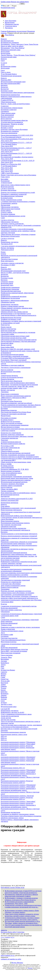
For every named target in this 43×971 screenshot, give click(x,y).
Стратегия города (11, 26)
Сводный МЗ (5, 709)
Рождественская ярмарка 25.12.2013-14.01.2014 (17, 135)
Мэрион (3, 674)
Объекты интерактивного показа (12, 631)
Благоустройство (6, 487)
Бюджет (3, 373)
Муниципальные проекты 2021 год (13, 768)
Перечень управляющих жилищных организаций (18, 455)
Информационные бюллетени (11, 317)
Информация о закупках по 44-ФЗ (12, 712)
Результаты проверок (8, 214)
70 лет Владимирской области (11, 137)
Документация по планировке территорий (15, 580)
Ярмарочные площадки (9, 410)
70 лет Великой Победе (9, 74)
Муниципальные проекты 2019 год (13, 799)
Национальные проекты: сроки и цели (14, 734)
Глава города (5, 177)
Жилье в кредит (6, 345)
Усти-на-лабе (5, 681)
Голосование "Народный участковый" (14, 360)
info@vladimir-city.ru (7, 955)
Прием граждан (6, 327)
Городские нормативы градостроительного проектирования (21, 573)
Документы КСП (6, 244)
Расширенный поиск (8, 7)
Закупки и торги (6, 704)
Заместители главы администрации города (15, 185)
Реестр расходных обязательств (11, 381)
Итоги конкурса (6, 118)
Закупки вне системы (8, 719)
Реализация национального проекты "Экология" (17, 796)
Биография (4, 179)
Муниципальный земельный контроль (14, 552)
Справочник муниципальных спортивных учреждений (20, 620)
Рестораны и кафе (7, 634)
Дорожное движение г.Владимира (12, 484)
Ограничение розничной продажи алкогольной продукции (21, 429)
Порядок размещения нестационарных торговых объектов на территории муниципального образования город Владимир (21, 406)
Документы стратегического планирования (15, 367)
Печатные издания (7, 126)
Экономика (4, 392)
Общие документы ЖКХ (9, 489)
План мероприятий (7, 115)
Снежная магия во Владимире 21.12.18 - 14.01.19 (17, 160)
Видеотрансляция (7, 283)
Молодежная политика (8, 642)
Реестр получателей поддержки (11, 423)
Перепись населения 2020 (9, 500)
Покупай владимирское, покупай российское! (16, 403)
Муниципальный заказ (8, 706)
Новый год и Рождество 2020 (11, 164)
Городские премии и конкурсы (11, 610)
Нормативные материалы (9, 502)
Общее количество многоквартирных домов (16, 462)
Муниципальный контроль (10, 494)
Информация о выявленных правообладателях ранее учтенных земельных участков (19, 562)
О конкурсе (5, 106)
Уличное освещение (7, 491)
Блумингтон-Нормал (8, 670)
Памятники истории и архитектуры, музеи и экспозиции (20, 627)
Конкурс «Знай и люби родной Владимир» (15, 104)
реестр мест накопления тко (10, 447)
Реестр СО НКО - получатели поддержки (15, 272)
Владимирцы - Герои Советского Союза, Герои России (19, 44)
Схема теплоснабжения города (11, 473)
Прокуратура (5, 325)
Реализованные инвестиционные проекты (15, 523)
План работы (5, 506)
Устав (3, 64)
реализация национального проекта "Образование (18, 742)
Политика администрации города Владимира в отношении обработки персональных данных (21, 817)
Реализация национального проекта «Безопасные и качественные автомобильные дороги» (18, 806)
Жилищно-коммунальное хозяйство (13, 443)
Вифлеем (4, 697)
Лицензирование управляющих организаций (16, 476)
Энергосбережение (7, 467)
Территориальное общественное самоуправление (17, 92)
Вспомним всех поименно (10, 42)
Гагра (3, 701)
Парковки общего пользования (11, 485)
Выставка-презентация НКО (10, 83)
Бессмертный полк (7, 41)
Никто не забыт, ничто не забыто (12, 46)
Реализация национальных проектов (13, 732)
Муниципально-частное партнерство (13, 528)
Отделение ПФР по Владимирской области (15, 358)
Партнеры (4, 730)
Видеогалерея (5, 53)
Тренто (3, 664)
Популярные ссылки (8, 887)
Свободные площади (8, 430)
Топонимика (5, 589)
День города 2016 (7, 146)
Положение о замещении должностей (13, 194)
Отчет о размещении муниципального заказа (16, 714)
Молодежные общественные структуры (14, 649)
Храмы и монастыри (8, 629)
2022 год (4, 755)
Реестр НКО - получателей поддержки (14, 651)
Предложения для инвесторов (11, 525)
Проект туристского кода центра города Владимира (18, 175)
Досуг (3, 633)
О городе (4, 63)
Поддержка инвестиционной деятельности (15, 530)
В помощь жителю (7, 466)
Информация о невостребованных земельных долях (18, 554)
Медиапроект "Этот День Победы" (13, 48)
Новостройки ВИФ (7, 347)
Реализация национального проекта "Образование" (18, 770)
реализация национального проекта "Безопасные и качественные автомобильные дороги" (18, 789)
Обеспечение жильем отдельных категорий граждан (19, 339)
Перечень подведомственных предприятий (15, 453)
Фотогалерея (5, 51)
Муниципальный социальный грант (13, 82)
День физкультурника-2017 (10, 150)
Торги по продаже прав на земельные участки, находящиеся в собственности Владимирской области (21, 726)
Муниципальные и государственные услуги (16, 313)
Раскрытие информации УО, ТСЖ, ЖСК (15, 469)
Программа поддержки (8, 418)
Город (3, 60)
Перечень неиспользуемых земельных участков (17, 436)
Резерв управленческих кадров (11, 200)
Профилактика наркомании (10, 287)
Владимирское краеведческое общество (14, 120)
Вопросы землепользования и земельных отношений (19, 536)
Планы (3, 252)
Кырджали (4, 683)
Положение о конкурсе (8, 109)
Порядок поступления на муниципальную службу (18, 192)
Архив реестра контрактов (10, 716)
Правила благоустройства (9, 587)
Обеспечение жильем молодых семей (13, 338)
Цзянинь (4, 686)
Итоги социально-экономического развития (16, 396)
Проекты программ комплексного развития (15, 480)
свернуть (4, 930)
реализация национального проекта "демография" (18, 759)
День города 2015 (7, 141)
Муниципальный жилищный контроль (14, 482)
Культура (4, 604)
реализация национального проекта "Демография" (18, 744)
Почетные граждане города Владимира (14, 129)
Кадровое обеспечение (8, 190)
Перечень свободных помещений (12, 434)
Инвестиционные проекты (10, 521)
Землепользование (7, 551)
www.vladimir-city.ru (7, 937)
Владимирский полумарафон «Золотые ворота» (17, 157)
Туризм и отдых (6, 625)
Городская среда (6, 449)
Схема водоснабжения (8, 475)
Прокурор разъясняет (8, 330)
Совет (3, 218)
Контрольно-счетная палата (10, 236)
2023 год (4, 740)
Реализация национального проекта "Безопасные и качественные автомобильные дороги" (18, 774)
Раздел (14, 6)
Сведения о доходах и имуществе (12, 223)
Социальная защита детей (9, 615)
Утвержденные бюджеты (9, 375)
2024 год (4, 738)
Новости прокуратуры (8, 329)
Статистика (20, 932)
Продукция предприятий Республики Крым (16, 412)
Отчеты (3, 254)
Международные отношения (10, 653)
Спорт (3, 617)
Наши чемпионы (6, 621)
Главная (3, 31)
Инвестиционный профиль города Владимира (16, 516)
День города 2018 (7, 159)
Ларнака (3, 695)
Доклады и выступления (9, 259)
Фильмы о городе (7, 127)
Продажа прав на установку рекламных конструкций (19, 729)
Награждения (5, 205)
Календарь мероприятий (9, 608)
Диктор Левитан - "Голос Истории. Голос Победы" (18, 55)
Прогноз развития (7, 370)
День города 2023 (7, 171)
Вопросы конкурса (7, 117)
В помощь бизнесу (7, 420)
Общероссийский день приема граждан (14, 312)
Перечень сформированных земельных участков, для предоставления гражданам (19, 557)
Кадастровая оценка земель (10, 560)
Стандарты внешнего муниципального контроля (17, 246)
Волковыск (4, 693)
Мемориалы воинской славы (10, 50)
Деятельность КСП (7, 250)
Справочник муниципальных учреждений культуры (18, 606)
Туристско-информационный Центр (13, 640)
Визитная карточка (7, 186)
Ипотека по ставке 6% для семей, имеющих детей (18, 349)
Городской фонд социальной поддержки (14, 356)
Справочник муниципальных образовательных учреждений (21, 614)
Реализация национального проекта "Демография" (18, 772)
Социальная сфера (7, 602)
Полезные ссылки (7, 91)
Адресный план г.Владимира (11, 584)
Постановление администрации (12, 108)
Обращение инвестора (8, 526)
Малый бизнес (10, 22)
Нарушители (5, 496)
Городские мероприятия (9, 133)
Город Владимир (10, 20)
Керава (3, 675)
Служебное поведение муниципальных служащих (18, 201)
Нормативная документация (10, 812)
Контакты (4, 85)
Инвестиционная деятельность (11, 510)
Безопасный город (7, 285)
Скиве (3, 677)
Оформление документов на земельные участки (17, 549)
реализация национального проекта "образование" (18, 757)
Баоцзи (3, 690)
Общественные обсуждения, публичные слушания (18, 234)
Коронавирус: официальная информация (15, 300)
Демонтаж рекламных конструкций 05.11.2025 (17, 498)
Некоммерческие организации (11, 76)
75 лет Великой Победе (9, 166)
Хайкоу (3, 684)
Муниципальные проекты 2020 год (13, 783)
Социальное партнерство (9, 438)
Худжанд (4, 702)
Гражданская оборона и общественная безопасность (18, 315)
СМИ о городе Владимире (10, 173)
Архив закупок (6, 718)
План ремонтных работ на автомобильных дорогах (18, 493)
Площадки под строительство (11, 433)
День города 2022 (7, 169)
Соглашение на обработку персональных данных (17, 814)
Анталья (3, 699)
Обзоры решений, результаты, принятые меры (16, 308)
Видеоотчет (5, 89)
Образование (5, 611)
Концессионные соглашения (10, 471)
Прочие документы (7, 248)
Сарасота (4, 672)
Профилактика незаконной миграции (13, 296)
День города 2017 (7, 151)
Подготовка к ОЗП (7, 446)
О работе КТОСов (7, 100)
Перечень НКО (6, 80)
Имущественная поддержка (10, 427)
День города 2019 (7, 162)
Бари (2, 666)
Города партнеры (6, 655)
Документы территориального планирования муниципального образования (16, 570)
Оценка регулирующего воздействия (13, 414)
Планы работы (6, 210)
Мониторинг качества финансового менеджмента (18, 383)
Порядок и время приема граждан (12, 306)
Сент (2, 668)
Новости (4, 39)
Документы (9, 28)
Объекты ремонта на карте (10, 451)
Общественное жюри (8, 113)
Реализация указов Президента (11, 401)
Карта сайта (12, 932)
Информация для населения (16, 31)
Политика (30, 968)
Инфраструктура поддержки (10, 421)
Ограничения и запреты (9, 203)
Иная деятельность (7, 261)
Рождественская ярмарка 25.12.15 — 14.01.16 (16, 142)
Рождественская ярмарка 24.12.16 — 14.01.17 (16, 148)
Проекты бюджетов (7, 379)
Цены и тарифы (6, 464)
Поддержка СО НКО (8, 265)
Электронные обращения (9, 310)
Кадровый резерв (7, 198)
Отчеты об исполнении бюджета (12, 377)
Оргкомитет (5, 111)
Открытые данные (7, 281)
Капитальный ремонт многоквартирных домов (17, 478)
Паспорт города (6, 399)
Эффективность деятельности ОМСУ (13, 397)
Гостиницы (4, 636)
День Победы (9, 35)
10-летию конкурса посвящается (12, 122)
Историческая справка (8, 66)
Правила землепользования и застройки (14, 575)
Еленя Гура (4, 679)
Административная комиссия (11, 442)
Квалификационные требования (12, 196)
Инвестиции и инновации (10, 394)
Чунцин (3, 688)
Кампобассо (5, 663)
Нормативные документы (9, 242)
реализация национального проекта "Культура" (17, 746)
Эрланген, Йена (6, 657)
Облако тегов (19, 887)
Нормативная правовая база (10, 95)
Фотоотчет (4, 87)
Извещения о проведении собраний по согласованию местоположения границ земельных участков (19, 542)
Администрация (6, 182)
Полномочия (5, 181)
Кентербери (5, 659)
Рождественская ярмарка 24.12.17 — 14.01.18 (16, 153)
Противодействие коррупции (11, 291)
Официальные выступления (10, 209)
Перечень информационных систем (13, 216)
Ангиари (4, 661)
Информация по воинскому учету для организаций (18, 508)
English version (6, 2)
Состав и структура (7, 188)
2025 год (4, 736)
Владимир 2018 (6, 155)
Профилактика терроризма (10, 289)
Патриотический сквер (8, 57)
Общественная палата (8, 102)
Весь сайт (6, 6)
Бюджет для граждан (8, 390)
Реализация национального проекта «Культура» (17, 803)
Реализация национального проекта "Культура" (17, 781)
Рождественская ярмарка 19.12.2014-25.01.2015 (17, 139)
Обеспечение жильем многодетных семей (15, 336)
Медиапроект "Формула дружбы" (12, 124)
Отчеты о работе (6, 212)
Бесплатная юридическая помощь (12, 354)
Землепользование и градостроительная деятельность (19, 534)
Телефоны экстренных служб (11, 319)
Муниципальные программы (11, 371)
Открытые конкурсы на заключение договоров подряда (20, 456)
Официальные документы (10, 207)
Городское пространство (9, 638)
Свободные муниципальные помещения (14, 425)
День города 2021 (7, 168)
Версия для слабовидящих (20, 2)
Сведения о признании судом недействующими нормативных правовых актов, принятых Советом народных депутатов (18, 230)
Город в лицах (5, 72)
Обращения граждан (12, 24)
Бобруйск (4, 692)
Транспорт (4, 440)
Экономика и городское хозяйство (12, 365)
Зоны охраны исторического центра (13, 585)
